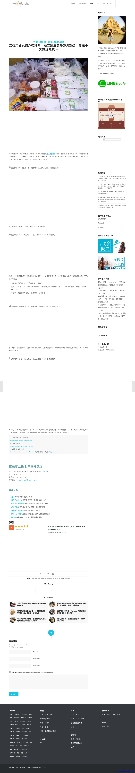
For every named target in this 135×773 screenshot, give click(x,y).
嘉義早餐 (25, 735)
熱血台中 (52, 452)
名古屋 (73, 723)
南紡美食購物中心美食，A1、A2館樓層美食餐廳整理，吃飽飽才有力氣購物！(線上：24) (112, 285)
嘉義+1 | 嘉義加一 (110, 227)
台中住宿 (23, 717)
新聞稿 (62, 42)
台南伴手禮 (22, 724)
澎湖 (103, 726)
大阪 (72, 718)
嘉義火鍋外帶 (42, 579)
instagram (102, 73)
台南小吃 (12, 728)
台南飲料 (24, 731)
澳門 (21, 746)
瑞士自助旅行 (23, 749)
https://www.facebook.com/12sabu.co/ (22, 446)
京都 (77, 718)
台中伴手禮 (16, 717)
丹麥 (41, 727)
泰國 (72, 739)
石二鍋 (61, 579)
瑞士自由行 (12, 753)
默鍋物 (13, 517)
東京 (72, 714)
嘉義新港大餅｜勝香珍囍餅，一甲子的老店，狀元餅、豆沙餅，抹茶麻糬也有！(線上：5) (111, 299)
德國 (46, 714)
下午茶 (11, 714)
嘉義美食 (56, 42)
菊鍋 (12, 497)
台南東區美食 (25, 728)
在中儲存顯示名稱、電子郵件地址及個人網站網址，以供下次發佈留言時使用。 (33, 672)
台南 (118, 714)
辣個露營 (121, 227)
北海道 (30, 714)
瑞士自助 (16, 749)
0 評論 (48, 574)
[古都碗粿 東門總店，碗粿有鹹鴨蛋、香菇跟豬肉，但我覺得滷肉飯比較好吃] (133, 386)
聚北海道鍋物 (16, 514)
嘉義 (30, 731)
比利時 (47, 723)
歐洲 (31, 742)
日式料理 (19, 742)
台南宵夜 (29, 724)
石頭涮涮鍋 (66, 579)
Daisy (57, 574)
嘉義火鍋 (34, 579)
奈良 (82, 718)
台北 (11, 721)
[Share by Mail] (68, 590)
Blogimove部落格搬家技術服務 (125, 771)
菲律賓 (79, 743)
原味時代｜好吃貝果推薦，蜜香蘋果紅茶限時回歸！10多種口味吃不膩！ (112, 206)
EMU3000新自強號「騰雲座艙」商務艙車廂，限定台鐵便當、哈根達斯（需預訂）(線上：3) (112, 316)
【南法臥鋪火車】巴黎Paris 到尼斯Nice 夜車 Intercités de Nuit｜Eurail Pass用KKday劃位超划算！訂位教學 (112, 178)
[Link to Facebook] (118, 3)
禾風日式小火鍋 (16, 500)
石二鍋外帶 (51, 154)
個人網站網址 (36, 665)
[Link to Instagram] (121, 3)
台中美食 (29, 717)
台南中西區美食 (13, 724)
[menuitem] (73, 3)
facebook (110, 73)
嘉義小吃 (12, 735)
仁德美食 (24, 714)
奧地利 (47, 731)
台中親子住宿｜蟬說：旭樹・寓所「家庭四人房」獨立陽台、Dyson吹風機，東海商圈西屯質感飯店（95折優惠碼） (112, 186)
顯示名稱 (35, 651)
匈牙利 (53, 731)
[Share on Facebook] (15, 590)
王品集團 (55, 579)
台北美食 (28, 721)
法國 (17, 746)
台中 (11, 717)
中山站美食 (17, 714)
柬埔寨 (73, 743)
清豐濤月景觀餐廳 (17, 503)
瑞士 (11, 749)
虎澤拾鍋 (14, 507)
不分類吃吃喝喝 (38, 42)
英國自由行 (24, 753)
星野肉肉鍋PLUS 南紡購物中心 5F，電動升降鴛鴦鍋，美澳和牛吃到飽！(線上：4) (111, 308)
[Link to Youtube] (124, 3)
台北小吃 (22, 721)
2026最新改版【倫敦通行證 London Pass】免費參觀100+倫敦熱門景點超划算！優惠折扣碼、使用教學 (111, 199)
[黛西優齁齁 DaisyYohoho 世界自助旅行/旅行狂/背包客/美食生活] (20, 3)
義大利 (42, 718)
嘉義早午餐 (19, 735)
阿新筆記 (101, 227)
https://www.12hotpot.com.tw (28, 480)
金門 (108, 726)
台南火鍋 (12, 731)
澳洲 (41, 743)
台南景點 (18, 728)
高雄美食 (24, 756)
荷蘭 (41, 723)
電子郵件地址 (36, 658)
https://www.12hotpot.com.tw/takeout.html (23, 452)
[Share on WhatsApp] (28, 590)
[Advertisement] (48, 24)
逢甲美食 (12, 756)
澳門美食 (26, 746)
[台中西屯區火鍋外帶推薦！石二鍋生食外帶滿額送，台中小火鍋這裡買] (48, 84)
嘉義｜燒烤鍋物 (48, 42)
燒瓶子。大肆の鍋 (17, 510)
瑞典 (46, 727)
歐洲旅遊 (12, 746)
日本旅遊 (25, 742)
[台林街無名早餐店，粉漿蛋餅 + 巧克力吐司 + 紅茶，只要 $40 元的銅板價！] (1, 386)
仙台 (72, 727)
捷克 (41, 731)
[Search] (111, 3)
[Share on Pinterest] (42, 590)
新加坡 (78, 739)
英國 (18, 753)
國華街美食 (12, 742)
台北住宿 (16, 721)
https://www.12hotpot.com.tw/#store (21, 440)
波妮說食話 (102, 219)
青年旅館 (18, 756)
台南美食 (18, 731)
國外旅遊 (24, 739)
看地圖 (44, 471)
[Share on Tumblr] (55, 590)
